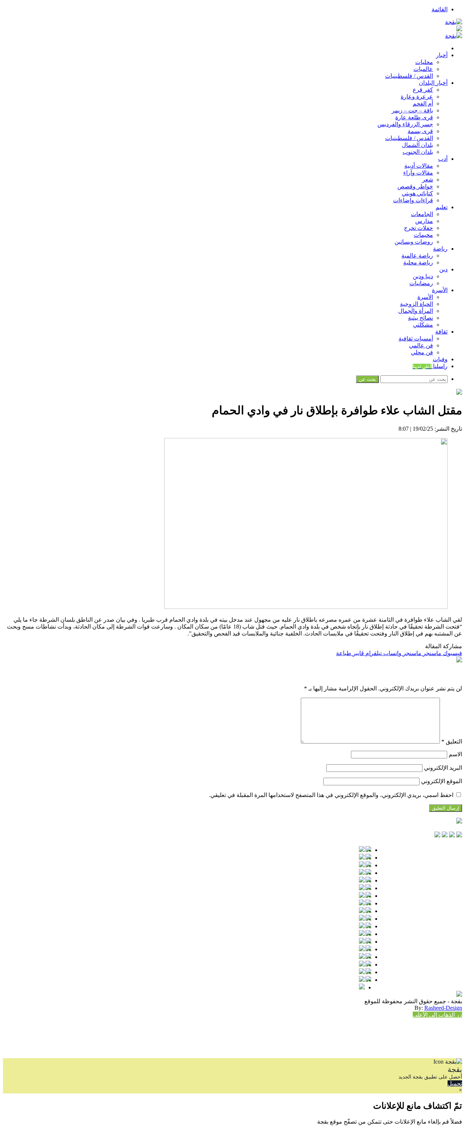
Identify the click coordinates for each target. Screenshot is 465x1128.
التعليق (451, 741)
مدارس (424, 221)
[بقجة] (453, 22)
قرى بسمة (420, 131)
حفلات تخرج (418, 228)
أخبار (442, 55)
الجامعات (422, 214)
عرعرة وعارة (417, 96)
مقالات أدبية (418, 166)
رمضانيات (421, 283)
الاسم (455, 754)
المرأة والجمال (415, 311)
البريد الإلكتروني (443, 768)
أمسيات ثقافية (416, 338)
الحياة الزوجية (416, 304)
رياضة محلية (418, 262)
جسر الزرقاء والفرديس (405, 124)
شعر (427, 179)
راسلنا (430, 366)
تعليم (442, 207)
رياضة (440, 249)
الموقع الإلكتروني (441, 781)
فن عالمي (421, 345)
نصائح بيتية (420, 318)
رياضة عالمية (417, 255)
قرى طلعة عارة (414, 117)
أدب (443, 159)
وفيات (440, 359)
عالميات (423, 69)
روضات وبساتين (414, 242)
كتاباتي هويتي (417, 193)
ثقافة (441, 331)
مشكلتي (423, 325)
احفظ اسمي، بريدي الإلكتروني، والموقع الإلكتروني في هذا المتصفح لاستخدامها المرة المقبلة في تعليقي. (331, 795)
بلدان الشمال (417, 145)
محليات (424, 62)
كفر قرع (423, 90)
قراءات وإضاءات (413, 200)
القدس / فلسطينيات (409, 76)
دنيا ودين (423, 276)
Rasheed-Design (443, 1008)
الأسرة (440, 290)
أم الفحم (423, 103)
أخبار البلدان (433, 83)
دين (443, 269)
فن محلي (422, 352)
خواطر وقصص (415, 186)
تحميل (455, 1083)
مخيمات (423, 235)
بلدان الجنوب (418, 152)
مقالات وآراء (418, 173)
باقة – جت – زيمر (412, 110)
